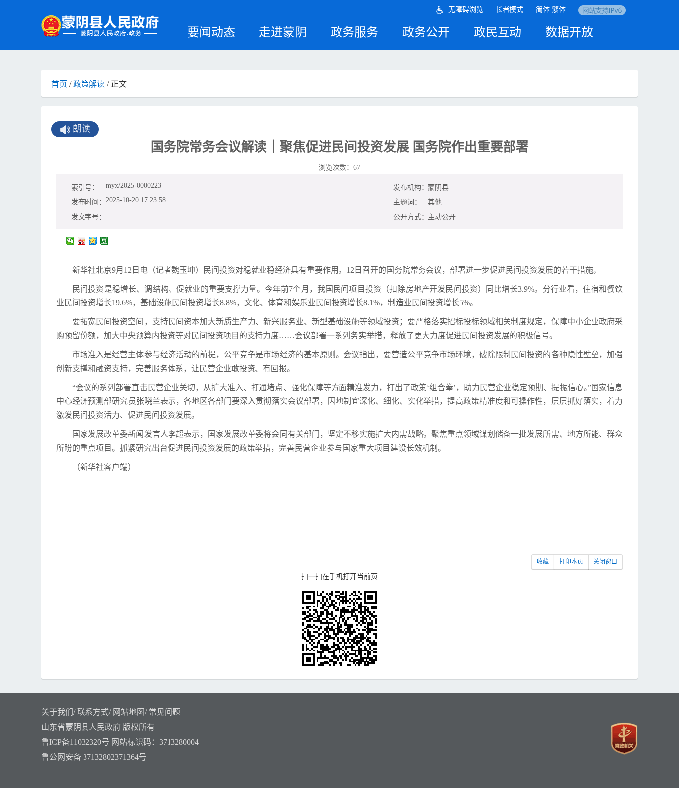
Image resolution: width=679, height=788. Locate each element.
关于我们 (57, 712)
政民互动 (497, 32)
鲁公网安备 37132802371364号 (94, 757)
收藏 (543, 561)
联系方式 (93, 712)
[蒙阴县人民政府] (100, 26)
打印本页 (571, 561)
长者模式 (509, 9)
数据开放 (569, 32)
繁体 (559, 9)
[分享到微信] (70, 241)
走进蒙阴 (283, 32)
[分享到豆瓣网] (104, 241)
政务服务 (354, 32)
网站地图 (129, 712)
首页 (59, 84)
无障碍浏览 (465, 9)
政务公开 (426, 32)
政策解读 (89, 84)
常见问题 (164, 712)
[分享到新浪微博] (82, 241)
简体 (543, 9)
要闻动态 (211, 32)
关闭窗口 (605, 561)
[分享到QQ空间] (93, 241)
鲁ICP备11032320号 (75, 742)
